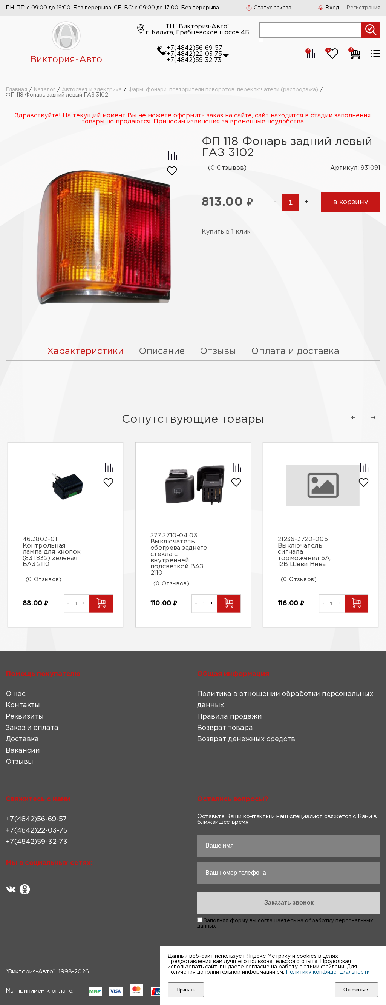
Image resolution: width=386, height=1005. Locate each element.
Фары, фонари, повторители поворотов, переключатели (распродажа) (223, 90)
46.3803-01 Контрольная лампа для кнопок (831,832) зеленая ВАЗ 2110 (51, 552)
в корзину (350, 202)
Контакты (23, 705)
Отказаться (356, 990)
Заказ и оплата (32, 728)
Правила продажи (229, 717)
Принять (185, 990)
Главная (16, 90)
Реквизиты (25, 717)
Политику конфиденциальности (328, 972)
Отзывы (19, 762)
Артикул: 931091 (355, 168)
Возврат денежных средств (246, 739)
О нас (16, 694)
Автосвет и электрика (92, 90)
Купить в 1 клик (226, 232)
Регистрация (363, 8)
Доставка (22, 739)
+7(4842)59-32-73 (194, 60)
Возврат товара (225, 728)
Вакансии (23, 751)
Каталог (44, 90)
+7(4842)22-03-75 (194, 54)
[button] (353, 417)
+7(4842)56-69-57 (194, 48)
